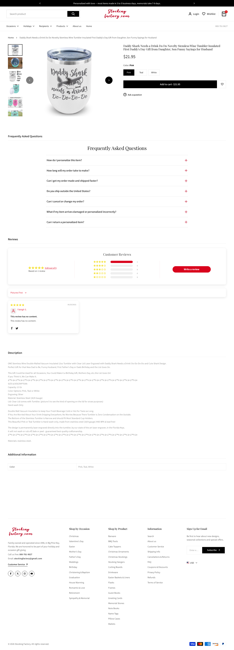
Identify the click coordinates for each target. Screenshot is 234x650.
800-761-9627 (221, 26)
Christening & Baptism (79, 572)
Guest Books (114, 592)
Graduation (74, 577)
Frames (111, 587)
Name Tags (113, 613)
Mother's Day (75, 551)
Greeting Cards (115, 598)
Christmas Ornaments (118, 551)
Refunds (151, 577)
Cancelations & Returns (159, 556)
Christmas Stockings (117, 556)
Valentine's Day (76, 541)
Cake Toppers (114, 546)
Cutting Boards (115, 567)
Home (11, 37)
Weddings (73, 562)
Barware (112, 536)
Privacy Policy (154, 572)
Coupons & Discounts (158, 567)
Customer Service (156, 546)
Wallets (111, 623)
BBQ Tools (113, 541)
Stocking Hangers (116, 562)
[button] (222, 84)
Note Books (113, 608)
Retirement (74, 592)
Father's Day (75, 556)
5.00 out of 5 (51, 267)
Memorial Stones (116, 603)
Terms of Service (155, 582)
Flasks (111, 582)
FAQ (149, 562)
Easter (72, 546)
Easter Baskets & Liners (119, 577)
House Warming (76, 582)
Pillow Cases (114, 618)
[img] (17, 305)
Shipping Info (154, 551)
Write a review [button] (191, 269)
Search (151, 536)
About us (152, 541)
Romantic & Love (77, 587)
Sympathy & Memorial (79, 598)
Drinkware (113, 572)
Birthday (73, 567)
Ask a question (134, 94)
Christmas (74, 536)
